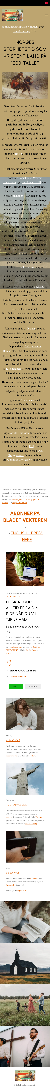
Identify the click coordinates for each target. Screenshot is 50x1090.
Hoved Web (33, 686)
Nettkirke (16, 686)
